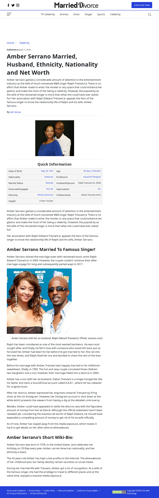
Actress (64, 14)
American (48, 176)
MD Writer (15, 112)
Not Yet (49, 188)
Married (49, 182)
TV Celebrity (48, 14)
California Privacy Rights (87, 490)
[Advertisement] (32, 24)
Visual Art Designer (92, 176)
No (99, 188)
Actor (76, 14)
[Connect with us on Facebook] (8, 5)
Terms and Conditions (16, 490)
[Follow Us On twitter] (13, 5)
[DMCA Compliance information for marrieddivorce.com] (119, 492)
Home (10, 43)
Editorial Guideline (66, 490)
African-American (45, 194)
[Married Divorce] (76, 5)
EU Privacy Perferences (17, 493)
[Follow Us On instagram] (17, 5)
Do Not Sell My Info (38, 493)
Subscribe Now (142, 5)
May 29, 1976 (47, 170)
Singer (88, 14)
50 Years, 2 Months (92, 170)
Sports (101, 14)
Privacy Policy (34, 490)
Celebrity (115, 14)
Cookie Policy (49, 490)
